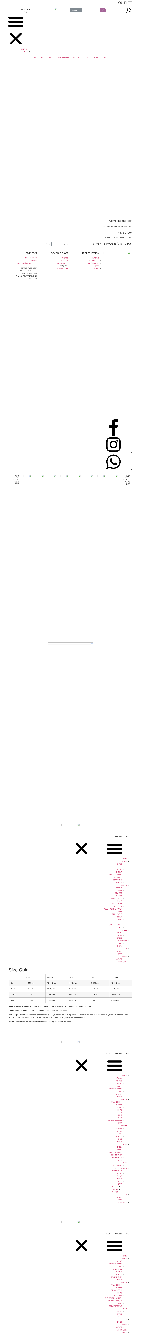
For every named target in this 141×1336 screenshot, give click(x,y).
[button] (21, 30)
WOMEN (24, 9)
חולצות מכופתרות (115, 874)
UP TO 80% (122, 962)
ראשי (125, 859)
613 (120, 927)
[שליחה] (16, 244)
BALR (120, 890)
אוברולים (119, 1078)
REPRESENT (117, 914)
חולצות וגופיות (117, 1165)
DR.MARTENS (116, 1290)
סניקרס (119, 938)
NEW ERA (118, 906)
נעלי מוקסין (118, 935)
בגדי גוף (119, 1081)
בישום (124, 956)
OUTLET (125, 3)
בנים (125, 1144)
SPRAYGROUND (115, 925)
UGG (120, 919)
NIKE (120, 1115)
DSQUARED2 (116, 898)
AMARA (119, 888)
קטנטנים (124, 1126)
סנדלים (115, 1189)
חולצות (119, 1086)
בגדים (124, 861)
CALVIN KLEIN (116, 1102)
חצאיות (119, 1091)
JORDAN (118, 1107)
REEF (120, 911)
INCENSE (118, 959)
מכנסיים (119, 882)
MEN (26, 12)
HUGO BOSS (117, 903)
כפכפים (119, 933)
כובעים (119, 951)
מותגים (124, 885)
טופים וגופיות (117, 1269)
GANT (119, 901)
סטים (120, 1139)
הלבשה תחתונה (121, 940)
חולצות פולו (118, 877)
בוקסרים (119, 943)
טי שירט (119, 1272)
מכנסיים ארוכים (116, 1155)
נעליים (124, 930)
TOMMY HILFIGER (114, 1120)
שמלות (119, 1097)
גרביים (119, 946)
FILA (120, 1112)
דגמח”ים (119, 872)
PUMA (119, 1118)
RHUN (119, 917)
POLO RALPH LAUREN (113, 909)
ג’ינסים (119, 869)
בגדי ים (119, 864)
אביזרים (124, 948)
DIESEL (119, 896)
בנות (125, 1163)
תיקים (120, 954)
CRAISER (118, 893)
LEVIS (119, 1110)
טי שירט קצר (117, 880)
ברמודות (119, 866)
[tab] (128, 836)
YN (121, 922)
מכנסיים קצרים (116, 1157)
